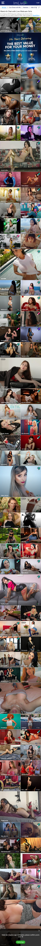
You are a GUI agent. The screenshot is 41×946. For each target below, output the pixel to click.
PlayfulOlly (24, 898)
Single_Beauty (5, 433)
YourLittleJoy (25, 77)
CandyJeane (4, 294)
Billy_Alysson (4, 836)
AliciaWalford (4, 325)
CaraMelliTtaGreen (6, 216)
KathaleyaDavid (25, 774)
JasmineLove (25, 449)
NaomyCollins (25, 356)
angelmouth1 (25, 681)
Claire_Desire (4, 495)
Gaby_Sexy (4, 123)
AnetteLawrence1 (26, 92)
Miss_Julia (24, 789)
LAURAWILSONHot (6, 758)
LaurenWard (24, 216)
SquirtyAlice (4, 418)
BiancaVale (24, 665)
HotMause (4, 511)
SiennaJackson (25, 123)
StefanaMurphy (5, 557)
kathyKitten (4, 185)
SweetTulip (24, 309)
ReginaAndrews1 (5, 774)
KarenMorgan (25, 31)
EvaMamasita (4, 820)
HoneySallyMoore (26, 464)
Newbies (25, 7)
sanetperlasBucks (26, 294)
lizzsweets (24, 650)
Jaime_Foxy (4, 867)
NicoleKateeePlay (26, 201)
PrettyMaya (4, 727)
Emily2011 (24, 232)
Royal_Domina (25, 526)
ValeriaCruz (24, 743)
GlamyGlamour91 (26, 418)
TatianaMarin (24, 573)
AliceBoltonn (25, 882)
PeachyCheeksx (25, 635)
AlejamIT (23, 325)
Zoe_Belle (4, 232)
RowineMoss (4, 340)
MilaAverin (4, 309)
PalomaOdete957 (5, 851)
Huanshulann (4, 650)
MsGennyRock (5, 31)
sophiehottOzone (6, 635)
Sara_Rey (24, 340)
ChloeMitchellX (5, 789)
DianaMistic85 (4, 449)
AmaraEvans (4, 201)
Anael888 (3, 278)
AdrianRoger (4, 387)
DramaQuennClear (6, 526)
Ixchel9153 (24, 139)
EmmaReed (4, 743)
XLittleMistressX (5, 356)
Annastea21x (4, 92)
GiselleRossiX (5, 681)
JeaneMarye (24, 557)
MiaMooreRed (5, 108)
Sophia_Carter (5, 604)
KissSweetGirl (5, 898)
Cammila (3, 542)
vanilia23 (23, 727)
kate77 (3, 573)
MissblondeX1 (25, 433)
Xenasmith (24, 511)
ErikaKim (23, 247)
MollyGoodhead (5, 77)
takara (2, 247)
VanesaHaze (24, 185)
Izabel (23, 851)
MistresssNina (25, 619)
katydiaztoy (24, 867)
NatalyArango (25, 108)
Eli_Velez (3, 882)
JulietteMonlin (5, 402)
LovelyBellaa (24, 836)
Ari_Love (3, 139)
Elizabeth (3, 619)
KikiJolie (23, 542)
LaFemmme (4, 665)
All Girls (4, 7)
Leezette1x (4, 712)
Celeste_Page (25, 758)
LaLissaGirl (4, 464)
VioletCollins (4, 170)
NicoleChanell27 (26, 402)
